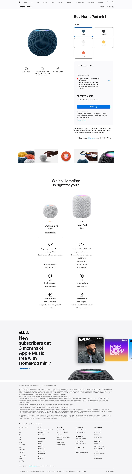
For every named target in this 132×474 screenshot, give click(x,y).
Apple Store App (61, 430)
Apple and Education (80, 438)
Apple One (40, 441)
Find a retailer (33, 466)
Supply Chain (98, 437)
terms (60, 394)
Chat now (91, 138)
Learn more (25, 368)
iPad (20, 434)
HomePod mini (25, 7)
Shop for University (80, 443)
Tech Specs (110, 6)
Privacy (96, 434)
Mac (20, 432)
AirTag (20, 447)
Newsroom (97, 443)
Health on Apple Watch (81, 452)
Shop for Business (80, 432)
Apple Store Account (43, 432)
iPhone (20, 437)
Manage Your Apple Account (45, 430)
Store (20, 430)
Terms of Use (60, 471)
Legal (78, 471)
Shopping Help (60, 442)
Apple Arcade (41, 448)
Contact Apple (98, 458)
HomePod (25, 424)
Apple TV (40, 443)
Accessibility (97, 430)
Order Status (60, 439)
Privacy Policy (51, 471)
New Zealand (109, 471)
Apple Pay (21, 461)
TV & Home (22, 444)
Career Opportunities (100, 448)
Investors (96, 451)
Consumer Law (61, 444)
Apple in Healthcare (80, 450)
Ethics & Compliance (99, 453)
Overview (102, 6)
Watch (20, 439)
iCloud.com (41, 434)
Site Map (84, 471)
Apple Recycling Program (63, 437)
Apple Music (41, 446)
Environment (97, 432)
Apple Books (41, 456)
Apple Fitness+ (41, 451)
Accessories (22, 449)
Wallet (20, 458)
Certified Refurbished (62, 432)
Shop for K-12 (79, 441)
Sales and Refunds (70, 471)
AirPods (21, 442)
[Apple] (19, 424)
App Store (40, 458)
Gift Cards (21, 452)
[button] (107, 2)
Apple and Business (80, 430)
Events (96, 456)
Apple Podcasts (42, 453)
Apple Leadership (99, 446)
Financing (59, 434)
